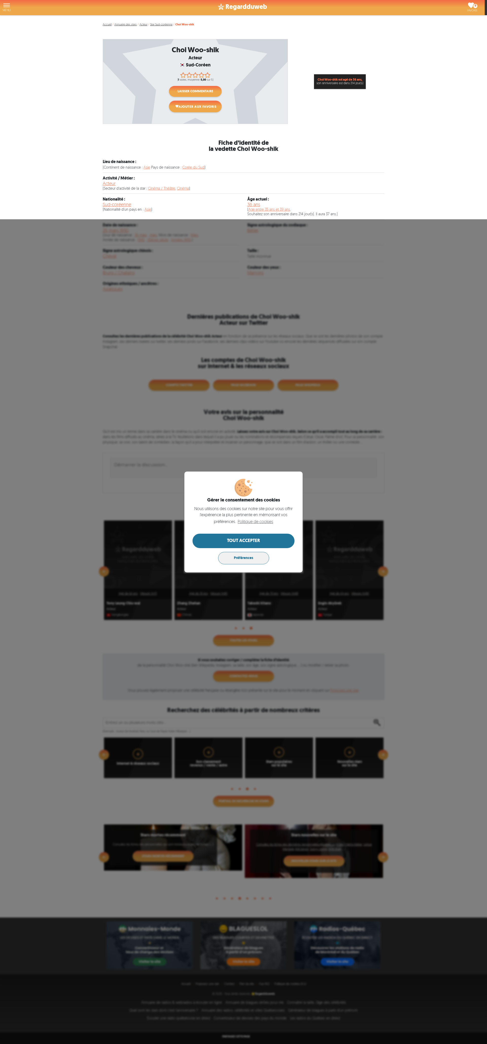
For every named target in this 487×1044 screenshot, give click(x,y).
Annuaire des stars (125, 24)
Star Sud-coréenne (161, 24)
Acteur (143, 24)
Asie (147, 168)
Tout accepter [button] (243, 541)
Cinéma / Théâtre (161, 189)
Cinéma (183, 189)
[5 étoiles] (207, 75)
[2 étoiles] (189, 75)
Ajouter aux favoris (198, 107)
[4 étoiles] (201, 75)
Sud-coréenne (117, 205)
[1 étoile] (183, 75)
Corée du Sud (193, 168)
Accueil (107, 24)
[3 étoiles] (195, 75)
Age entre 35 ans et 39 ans (269, 210)
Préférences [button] (243, 558)
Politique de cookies (255, 522)
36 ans (253, 205)
